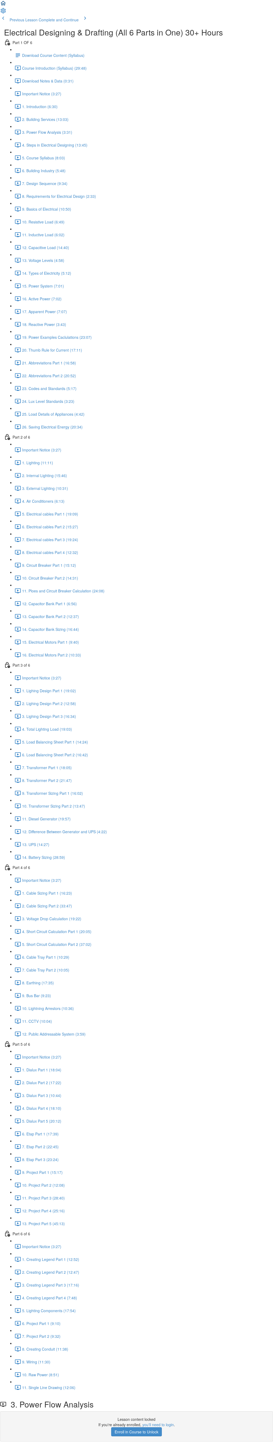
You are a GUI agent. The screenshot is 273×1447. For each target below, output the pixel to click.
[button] (3, 4)
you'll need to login (158, 1424)
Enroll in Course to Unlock (136, 1431)
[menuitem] (3, 12)
